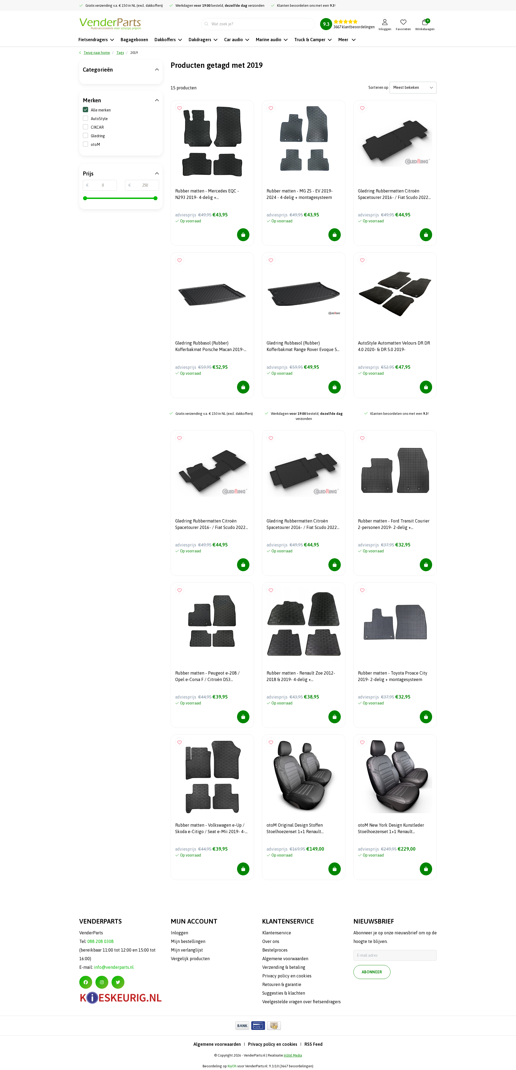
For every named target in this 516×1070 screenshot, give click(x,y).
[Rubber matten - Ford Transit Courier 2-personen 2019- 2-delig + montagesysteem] (395, 471)
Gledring (98, 136)
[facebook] (85, 982)
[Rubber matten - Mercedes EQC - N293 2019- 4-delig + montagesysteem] (212, 141)
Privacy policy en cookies (272, 1044)
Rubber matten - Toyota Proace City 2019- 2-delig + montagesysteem (392, 676)
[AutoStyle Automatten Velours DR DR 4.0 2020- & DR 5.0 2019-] (395, 293)
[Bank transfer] (242, 1025)
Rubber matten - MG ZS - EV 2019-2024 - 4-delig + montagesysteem (300, 194)
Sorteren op (378, 87)
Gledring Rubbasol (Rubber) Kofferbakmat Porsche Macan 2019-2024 (209, 347)
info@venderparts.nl (114, 967)
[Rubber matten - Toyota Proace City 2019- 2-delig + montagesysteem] (395, 624)
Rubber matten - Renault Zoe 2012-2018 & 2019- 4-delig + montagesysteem (301, 677)
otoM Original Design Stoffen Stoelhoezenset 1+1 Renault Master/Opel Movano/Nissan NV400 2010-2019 (301, 829)
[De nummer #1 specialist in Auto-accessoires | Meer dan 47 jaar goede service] (110, 23)
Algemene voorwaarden (217, 1044)
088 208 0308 (100, 941)
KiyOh (232, 1066)
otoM (95, 144)
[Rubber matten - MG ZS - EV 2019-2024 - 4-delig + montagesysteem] (303, 141)
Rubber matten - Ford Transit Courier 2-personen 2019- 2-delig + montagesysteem (393, 524)
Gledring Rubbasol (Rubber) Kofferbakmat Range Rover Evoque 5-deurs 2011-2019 (303, 347)
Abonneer (372, 972)
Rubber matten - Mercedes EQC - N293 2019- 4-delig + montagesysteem (207, 194)
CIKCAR (97, 127)
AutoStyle (99, 119)
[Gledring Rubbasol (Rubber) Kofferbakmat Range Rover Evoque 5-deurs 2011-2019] (303, 293)
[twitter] (118, 982)
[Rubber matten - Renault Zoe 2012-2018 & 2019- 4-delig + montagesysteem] (303, 624)
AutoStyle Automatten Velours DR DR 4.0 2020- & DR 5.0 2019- (394, 346)
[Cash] (274, 1025)
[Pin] (258, 1025)
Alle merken (101, 110)
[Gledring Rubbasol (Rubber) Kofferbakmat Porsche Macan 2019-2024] (212, 293)
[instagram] (101, 982)
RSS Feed (313, 1044)
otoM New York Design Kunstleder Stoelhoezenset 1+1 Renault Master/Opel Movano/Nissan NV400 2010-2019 (392, 829)
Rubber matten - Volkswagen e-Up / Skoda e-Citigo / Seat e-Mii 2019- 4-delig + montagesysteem (210, 829)
